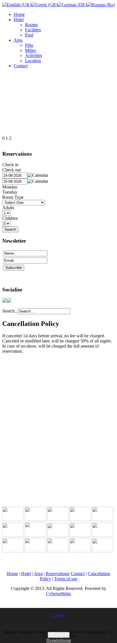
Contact (21, 65)
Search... (10, 311)
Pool (29, 35)
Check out (11, 169)
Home (19, 14)
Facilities (33, 29)
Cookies (58, 614)
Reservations (57, 573)
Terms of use (65, 578)
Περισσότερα (58, 640)
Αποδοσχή (58, 635)
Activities (33, 55)
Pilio (29, 45)
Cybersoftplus (58, 593)
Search (10, 229)
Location (33, 60)
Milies (30, 50)
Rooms (31, 24)
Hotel (19, 19)
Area (18, 40)
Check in (10, 164)
